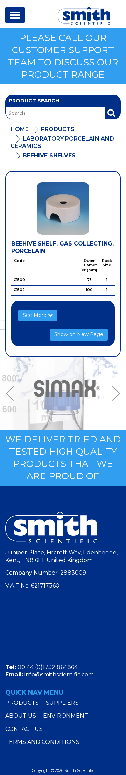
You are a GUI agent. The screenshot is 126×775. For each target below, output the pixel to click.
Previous (12, 393)
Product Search (34, 101)
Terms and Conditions (42, 742)
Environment (65, 715)
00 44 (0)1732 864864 (48, 667)
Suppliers (62, 702)
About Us (20, 715)
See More (35, 315)
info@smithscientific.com (59, 674)
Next (114, 393)
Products (58, 129)
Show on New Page (78, 334)
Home (19, 129)
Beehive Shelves (49, 155)
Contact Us (24, 729)
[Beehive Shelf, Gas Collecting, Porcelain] (63, 208)
